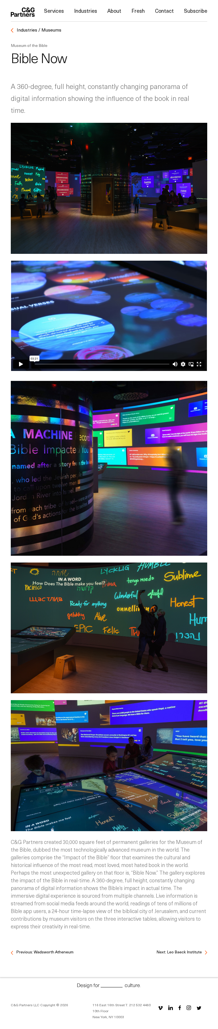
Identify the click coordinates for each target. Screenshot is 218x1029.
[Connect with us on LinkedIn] (170, 1007)
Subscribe (195, 10)
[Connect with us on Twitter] (199, 1007)
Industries (85, 10)
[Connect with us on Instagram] (188, 1007)
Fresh (138, 10)
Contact (164, 10)
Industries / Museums (38, 29)
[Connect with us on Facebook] (179, 1007)
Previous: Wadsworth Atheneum (44, 952)
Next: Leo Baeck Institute (179, 952)
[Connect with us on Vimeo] (161, 1007)
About (114, 10)
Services (54, 10)
